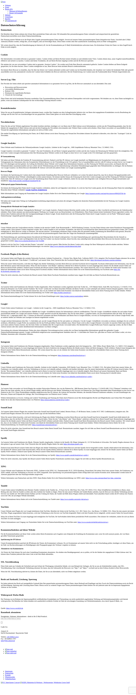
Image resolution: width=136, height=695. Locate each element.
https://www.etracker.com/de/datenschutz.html (65, 246)
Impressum (8, 671)
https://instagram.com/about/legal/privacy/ (72, 355)
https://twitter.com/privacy (62, 292)
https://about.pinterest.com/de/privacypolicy (55, 400)
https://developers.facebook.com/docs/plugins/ (105, 260)
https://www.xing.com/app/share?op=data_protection (103, 478)
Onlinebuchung (10, 679)
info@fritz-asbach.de (8, 641)
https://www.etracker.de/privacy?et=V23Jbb (29, 241)
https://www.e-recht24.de (14, 608)
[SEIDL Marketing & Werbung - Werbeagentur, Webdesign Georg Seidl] (45, 682)
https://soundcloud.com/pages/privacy (44, 425)
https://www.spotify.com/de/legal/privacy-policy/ (72, 455)
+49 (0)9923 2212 (12, 637)
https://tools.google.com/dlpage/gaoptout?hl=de (25, 181)
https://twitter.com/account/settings (71, 296)
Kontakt (8, 675)
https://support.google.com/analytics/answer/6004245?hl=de (105, 193)
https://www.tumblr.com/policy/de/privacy (74, 499)
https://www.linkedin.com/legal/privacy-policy (76, 376)
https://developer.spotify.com (73, 444)
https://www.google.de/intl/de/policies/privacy (93, 522)
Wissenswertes (10, 677)
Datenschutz (9, 673)
